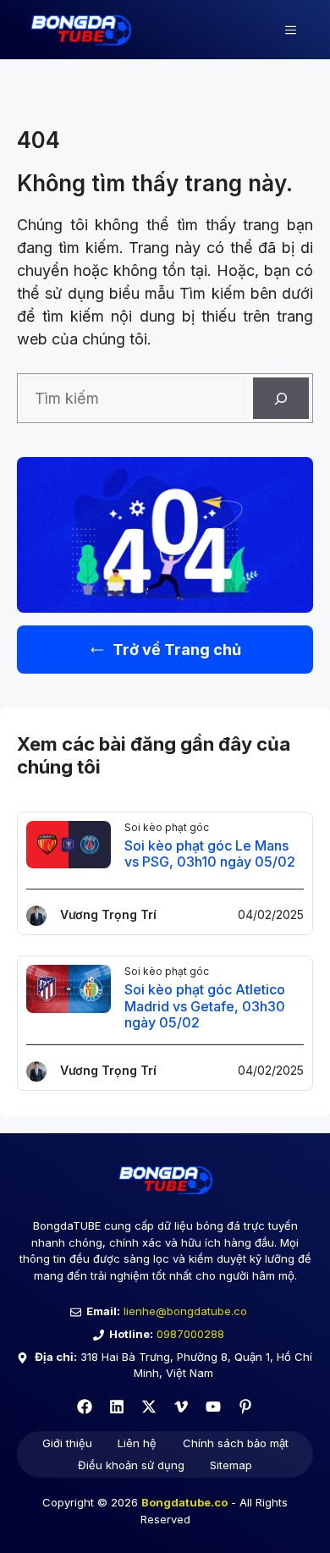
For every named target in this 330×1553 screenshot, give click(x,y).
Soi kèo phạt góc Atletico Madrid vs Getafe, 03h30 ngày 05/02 (204, 1005)
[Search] (281, 398)
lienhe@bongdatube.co (185, 1311)
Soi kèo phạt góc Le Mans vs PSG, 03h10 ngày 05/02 (209, 853)
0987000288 (190, 1334)
